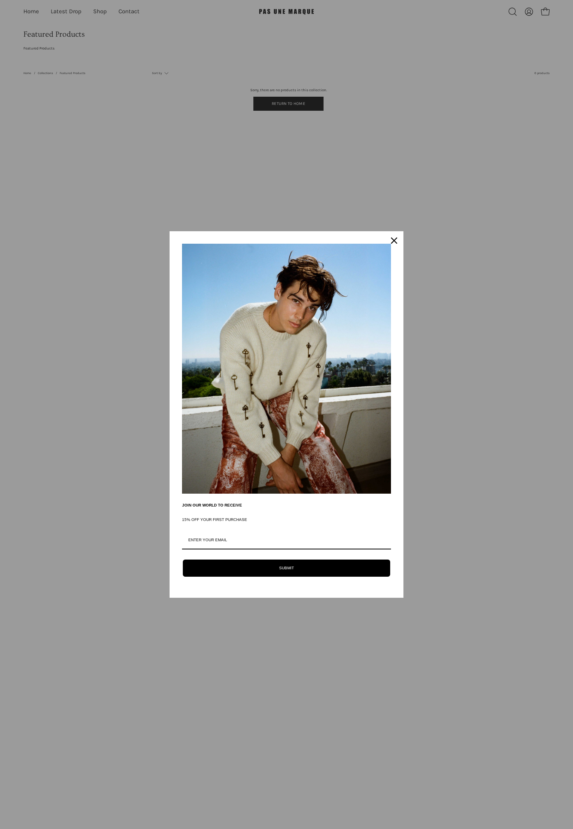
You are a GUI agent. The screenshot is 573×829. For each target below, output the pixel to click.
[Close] (394, 240)
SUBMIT (286, 568)
